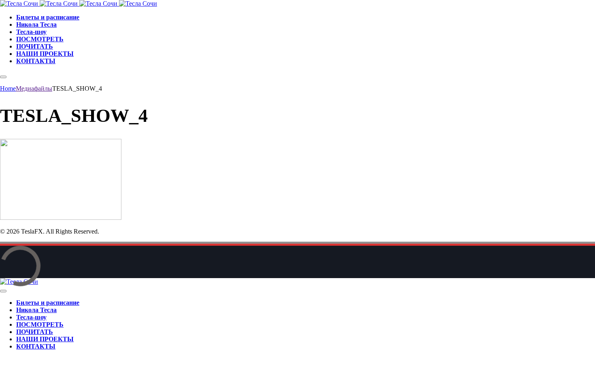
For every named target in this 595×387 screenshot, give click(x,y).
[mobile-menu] (3, 77)
